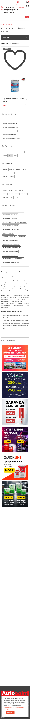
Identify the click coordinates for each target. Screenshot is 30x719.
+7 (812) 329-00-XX (11, 7)
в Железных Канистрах (9, 134)
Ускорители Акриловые (9, 236)
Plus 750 (5, 176)
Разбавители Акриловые (10, 214)
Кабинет (21, 7)
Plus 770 (12, 172)
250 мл (5, 155)
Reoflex (21, 190)
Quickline (5, 197)
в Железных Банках (8, 119)
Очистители (22, 236)
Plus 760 (11, 169)
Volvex (17, 193)
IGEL (12, 197)
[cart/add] (25, 104)
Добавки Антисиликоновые (11, 244)
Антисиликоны (19, 211)
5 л (4, 151)
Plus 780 (5, 172)
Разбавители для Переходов (11, 229)
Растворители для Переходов (11, 247)
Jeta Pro (10, 193)
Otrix (4, 193)
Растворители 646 (8, 222)
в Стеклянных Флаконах (10, 131)
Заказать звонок (9, 12)
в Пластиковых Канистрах (10, 127)
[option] (15, 358)
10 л (17, 151)
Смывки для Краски (20, 222)
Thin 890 (18, 169)
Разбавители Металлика (10, 218)
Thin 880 (18, 172)
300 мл (22, 151)
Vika (16, 190)
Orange (5, 169)
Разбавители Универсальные (11, 262)
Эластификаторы (8, 233)
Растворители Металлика (10, 251)
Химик (5, 190)
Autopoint (24, 193)
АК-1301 (24, 172)
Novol (10, 190)
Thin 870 (24, 169)
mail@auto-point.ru (11, 9)
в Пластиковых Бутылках (10, 123)
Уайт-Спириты (19, 258)
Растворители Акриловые (10, 240)
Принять (10, 712)
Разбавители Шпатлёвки (10, 255)
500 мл (12, 151)
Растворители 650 (8, 258)
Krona (16, 197)
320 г (15, 155)
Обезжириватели (8, 211)
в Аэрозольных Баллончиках (11, 138)
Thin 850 (12, 176)
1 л (7, 151)
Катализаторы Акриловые (10, 225)
